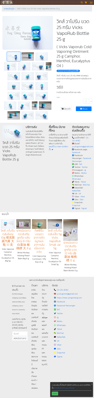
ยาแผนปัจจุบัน (9, 8)
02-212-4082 (62, 289)
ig (85, 170)
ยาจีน (33, 289)
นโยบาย (34, 368)
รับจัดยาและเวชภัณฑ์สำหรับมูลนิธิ (34, 317)
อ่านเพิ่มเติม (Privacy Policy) (64, 388)
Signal (84, 208)
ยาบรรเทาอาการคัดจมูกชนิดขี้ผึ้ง (68, 71)
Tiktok (83, 181)
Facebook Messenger (66, 305)
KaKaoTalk (76, 190)
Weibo (84, 172)
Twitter (85, 167)
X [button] (91, 384)
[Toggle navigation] (91, 2)
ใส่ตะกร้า (67, 108)
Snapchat (76, 205)
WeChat (86, 184)
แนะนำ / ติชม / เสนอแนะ (34, 384)
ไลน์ (80, 164)
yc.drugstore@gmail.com (82, 146)
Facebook (76, 152)
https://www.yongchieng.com (69, 297)
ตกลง (55, 393)
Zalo (81, 199)
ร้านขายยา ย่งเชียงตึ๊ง (7, 2)
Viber (82, 196)
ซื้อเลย (85, 108)
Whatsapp (76, 178)
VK (80, 193)
